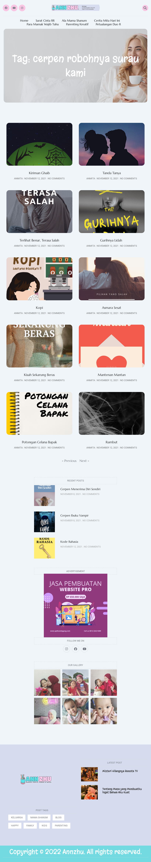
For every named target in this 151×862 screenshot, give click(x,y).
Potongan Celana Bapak (39, 442)
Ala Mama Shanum (74, 20)
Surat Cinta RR (45, 20)
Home (24, 20)
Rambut (111, 442)
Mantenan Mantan (112, 375)
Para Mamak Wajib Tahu (43, 24)
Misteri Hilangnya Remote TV (120, 771)
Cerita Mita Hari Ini (107, 20)
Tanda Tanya (112, 173)
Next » (84, 461)
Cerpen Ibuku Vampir (74, 515)
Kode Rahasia (69, 541)
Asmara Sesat (111, 307)
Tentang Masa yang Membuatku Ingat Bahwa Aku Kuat (122, 790)
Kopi (39, 307)
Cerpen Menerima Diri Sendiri (80, 489)
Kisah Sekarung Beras (39, 375)
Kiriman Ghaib (39, 173)
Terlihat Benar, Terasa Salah (39, 240)
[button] (145, 8)
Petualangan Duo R (108, 24)
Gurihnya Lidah (111, 240)
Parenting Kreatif (77, 24)
